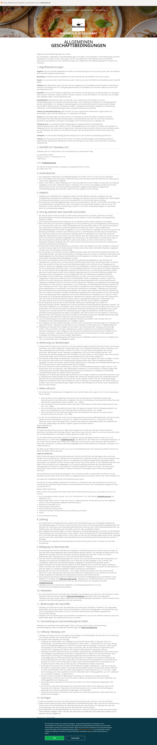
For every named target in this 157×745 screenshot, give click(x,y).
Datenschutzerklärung (89, 627)
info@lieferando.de (49, 163)
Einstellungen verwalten (85, 729)
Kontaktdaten (87, 10)
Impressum (100, 10)
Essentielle (75, 738)
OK (54, 738)
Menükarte (59, 10)
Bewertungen (72, 10)
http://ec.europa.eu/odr (68, 579)
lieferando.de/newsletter (76, 596)
